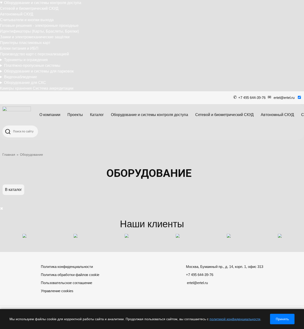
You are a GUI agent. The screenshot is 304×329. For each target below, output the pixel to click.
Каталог (97, 115)
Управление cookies (57, 291)
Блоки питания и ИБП (19, 48)
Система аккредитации (53, 88)
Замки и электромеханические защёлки (35, 37)
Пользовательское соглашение (66, 283)
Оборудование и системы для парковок (39, 71)
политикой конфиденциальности (234, 319)
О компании (49, 115)
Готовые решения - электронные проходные (39, 26)
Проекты (75, 115)
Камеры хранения (16, 88)
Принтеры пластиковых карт (25, 43)
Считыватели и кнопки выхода (27, 20)
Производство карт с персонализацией (34, 54)
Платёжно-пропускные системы (32, 65)
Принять (282, 319)
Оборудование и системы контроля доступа (42, 3)
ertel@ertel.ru (284, 98)
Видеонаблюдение (20, 77)
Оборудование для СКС (25, 83)
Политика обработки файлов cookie (70, 275)
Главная (8, 154)
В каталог (13, 190)
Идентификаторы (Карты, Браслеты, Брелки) (39, 31)
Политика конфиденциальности (67, 267)
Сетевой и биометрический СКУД (29, 8)
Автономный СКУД (16, 14)
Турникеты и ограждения (26, 60)
